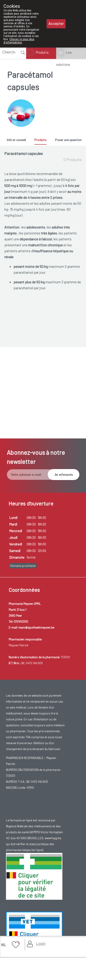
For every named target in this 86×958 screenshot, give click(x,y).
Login (40, 943)
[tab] (18, 141)
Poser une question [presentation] (68, 140)
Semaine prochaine (23, 566)
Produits (42, 52)
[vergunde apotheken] (34, 935)
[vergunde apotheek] (34, 876)
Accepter (56, 23)
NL (3, 944)
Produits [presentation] (40, 140)
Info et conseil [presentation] (16, 140)
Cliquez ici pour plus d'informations (18, 41)
